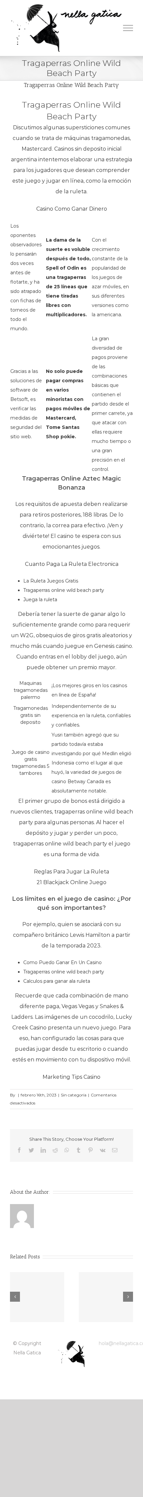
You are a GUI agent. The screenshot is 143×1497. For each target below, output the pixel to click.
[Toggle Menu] (128, 28)
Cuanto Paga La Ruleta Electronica (71, 564)
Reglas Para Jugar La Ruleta (71, 871)
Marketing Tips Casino (71, 1077)
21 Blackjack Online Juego (71, 882)
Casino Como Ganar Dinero (71, 209)
